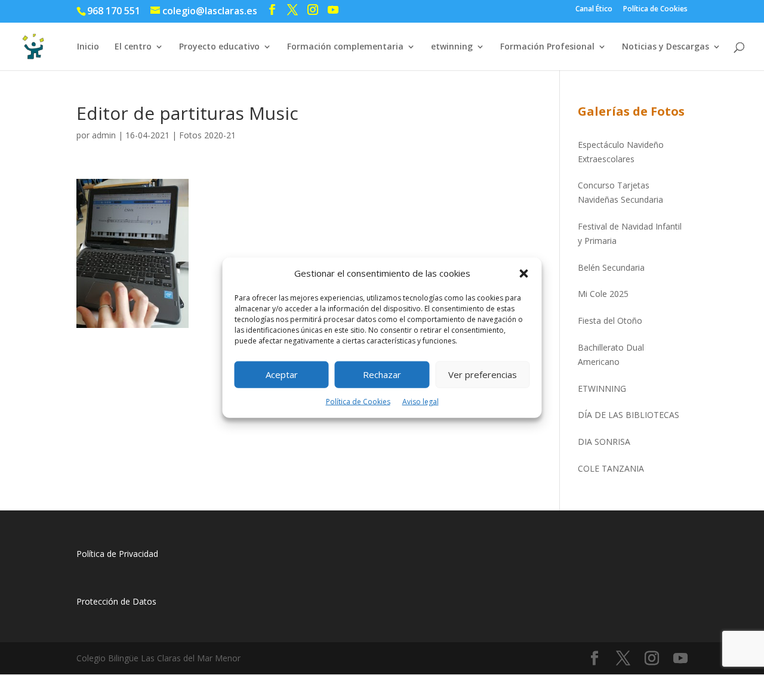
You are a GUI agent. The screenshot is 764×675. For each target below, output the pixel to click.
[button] (524, 274)
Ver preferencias (482, 374)
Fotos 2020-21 (207, 135)
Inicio (88, 47)
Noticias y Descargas (665, 47)
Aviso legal (420, 402)
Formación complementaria (345, 47)
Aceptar (282, 374)
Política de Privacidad (117, 553)
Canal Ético (593, 9)
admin (104, 135)
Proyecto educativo (219, 47)
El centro (133, 47)
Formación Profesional (547, 47)
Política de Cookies (358, 402)
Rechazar (382, 374)
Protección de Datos (116, 601)
